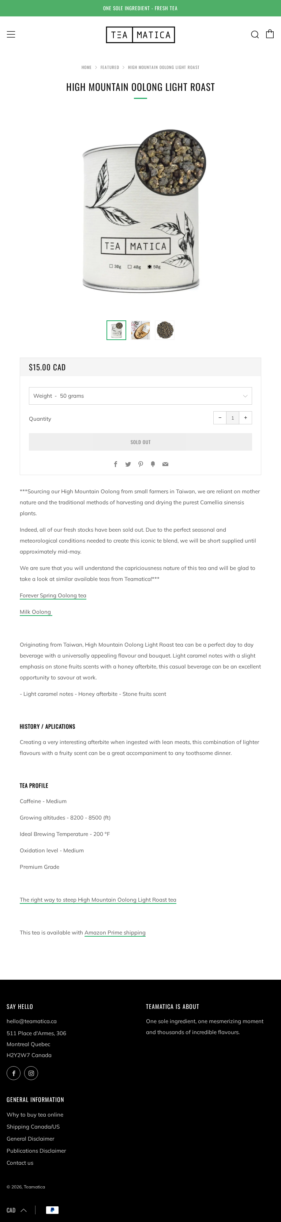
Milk (35, 611)
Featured (110, 67)
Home (87, 67)
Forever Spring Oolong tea (53, 595)
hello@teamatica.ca (32, 1021)
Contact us (20, 1162)
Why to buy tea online (35, 1114)
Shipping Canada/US (33, 1126)
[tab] (116, 330)
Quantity (40, 418)
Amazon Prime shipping (115, 932)
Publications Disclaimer (36, 1150)
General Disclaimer (30, 1138)
